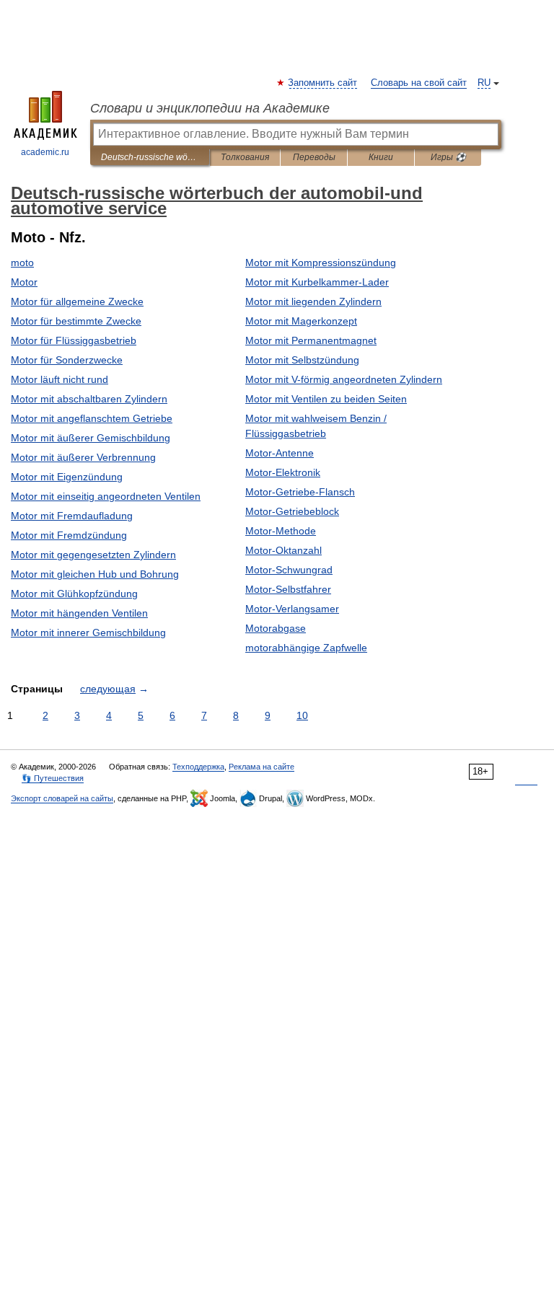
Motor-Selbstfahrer (288, 589)
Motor (24, 282)
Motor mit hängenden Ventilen (79, 613)
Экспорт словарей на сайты (62, 798)
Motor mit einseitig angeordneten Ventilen (106, 496)
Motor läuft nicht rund (59, 379)
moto (22, 262)
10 (302, 715)
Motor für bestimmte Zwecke (76, 321)
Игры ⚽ (448, 157)
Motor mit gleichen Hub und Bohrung (95, 574)
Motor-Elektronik (282, 472)
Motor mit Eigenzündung (67, 476)
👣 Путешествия (53, 778)
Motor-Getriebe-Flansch (300, 492)
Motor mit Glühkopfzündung (74, 593)
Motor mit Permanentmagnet (311, 340)
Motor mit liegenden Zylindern (313, 301)
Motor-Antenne (279, 453)
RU (484, 83)
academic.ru (45, 152)
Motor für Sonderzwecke (67, 360)
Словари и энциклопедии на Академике (210, 108)
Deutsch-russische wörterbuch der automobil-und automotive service (149, 157)
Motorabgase (275, 628)
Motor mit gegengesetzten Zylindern (93, 554)
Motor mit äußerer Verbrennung (83, 457)
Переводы (314, 157)
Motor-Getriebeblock (292, 511)
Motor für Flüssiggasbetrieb (73, 340)
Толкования (245, 157)
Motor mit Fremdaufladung (72, 515)
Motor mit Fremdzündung (69, 535)
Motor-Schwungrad (289, 570)
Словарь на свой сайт (419, 83)
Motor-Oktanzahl (283, 550)
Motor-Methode (280, 531)
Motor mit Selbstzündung (302, 360)
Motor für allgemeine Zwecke (77, 301)
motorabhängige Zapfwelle (306, 647)
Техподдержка (198, 766)
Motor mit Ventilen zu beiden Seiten (326, 399)
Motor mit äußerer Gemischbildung (90, 438)
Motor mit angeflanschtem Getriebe (91, 418)
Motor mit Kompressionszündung (320, 262)
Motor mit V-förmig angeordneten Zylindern (343, 379)
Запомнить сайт (323, 83)
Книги (381, 157)
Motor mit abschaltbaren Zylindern (89, 399)
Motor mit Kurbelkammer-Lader (317, 282)
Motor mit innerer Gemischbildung (88, 632)
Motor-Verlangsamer (292, 608)
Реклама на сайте (261, 766)
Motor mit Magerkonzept (301, 321)
